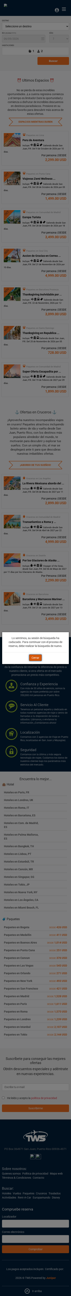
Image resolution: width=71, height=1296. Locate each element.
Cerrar (35, 657)
